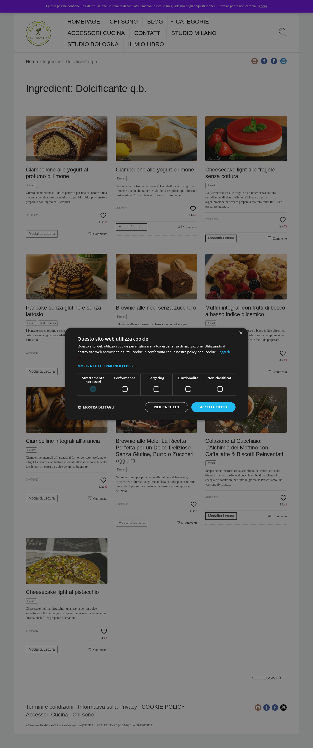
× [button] (240, 333)
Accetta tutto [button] (213, 407)
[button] (156, 366)
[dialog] (156, 374)
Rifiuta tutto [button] (166, 407)
